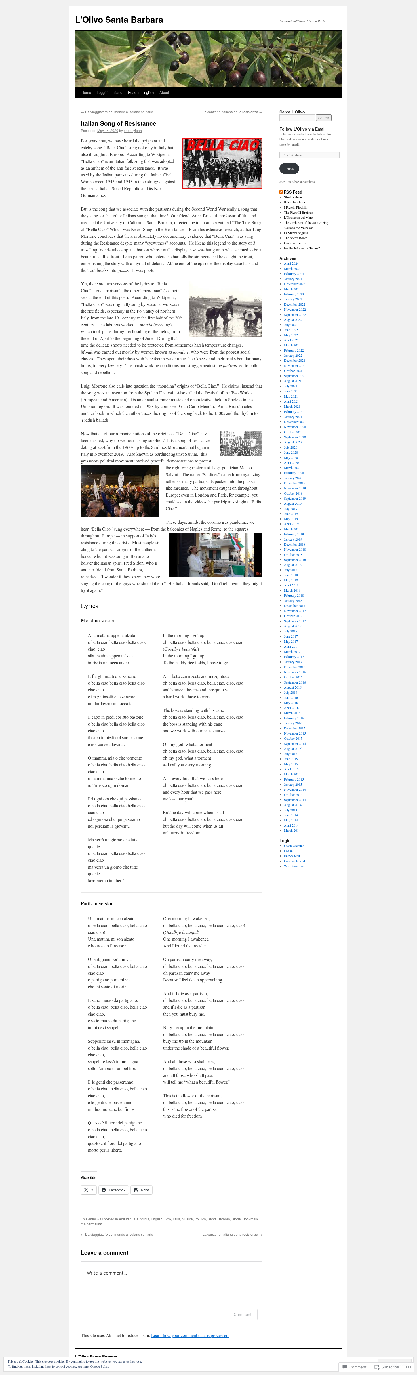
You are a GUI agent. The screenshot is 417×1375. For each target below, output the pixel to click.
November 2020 (295, 426)
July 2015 (290, 753)
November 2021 (295, 365)
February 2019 (294, 534)
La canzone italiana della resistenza (232, 111)
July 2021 (290, 386)
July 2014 (290, 810)
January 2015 (293, 784)
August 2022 (293, 319)
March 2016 (292, 712)
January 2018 (293, 600)
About (164, 92)
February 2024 (294, 273)
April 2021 (291, 401)
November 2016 (295, 672)
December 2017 (294, 605)
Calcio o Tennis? (295, 243)
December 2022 (294, 304)
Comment (243, 1314)
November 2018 (295, 549)
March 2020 (292, 467)
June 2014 (291, 815)
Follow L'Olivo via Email (302, 129)
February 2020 (294, 472)
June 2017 (291, 636)
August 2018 (293, 564)
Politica (200, 1218)
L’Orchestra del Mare (298, 217)
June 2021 (291, 391)
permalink (94, 1223)
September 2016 (295, 682)
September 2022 (295, 314)
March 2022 (292, 345)
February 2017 (294, 656)
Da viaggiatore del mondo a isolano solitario (117, 111)
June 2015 (291, 758)
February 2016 (294, 718)
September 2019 (295, 498)
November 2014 (295, 789)
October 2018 (293, 554)
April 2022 (291, 340)
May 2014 (291, 820)
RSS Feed (293, 192)
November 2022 (295, 309)
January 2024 (293, 278)
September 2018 (295, 559)
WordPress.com (294, 866)
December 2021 (294, 360)
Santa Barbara (219, 1218)
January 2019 (293, 539)
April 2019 (291, 524)
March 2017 (292, 651)
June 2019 (291, 513)
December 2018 (294, 544)
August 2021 (293, 381)
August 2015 (293, 748)
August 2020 (293, 442)
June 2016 (291, 697)
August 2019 (293, 503)
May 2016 (291, 702)
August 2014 (293, 804)
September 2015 (295, 743)
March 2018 (292, 590)
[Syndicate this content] (281, 192)
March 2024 (292, 268)
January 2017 (293, 661)
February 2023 (294, 294)
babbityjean (133, 130)
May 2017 (291, 641)
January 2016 (293, 723)
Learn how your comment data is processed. (190, 1335)
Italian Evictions (295, 202)
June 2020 (291, 452)
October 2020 (293, 432)
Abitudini (125, 1218)
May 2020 (291, 457)
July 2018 (290, 569)
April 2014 (291, 825)
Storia (236, 1218)
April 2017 (291, 646)
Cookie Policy (99, 1366)
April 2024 (291, 263)
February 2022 (294, 350)
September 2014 (295, 799)
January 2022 (293, 355)
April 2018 (291, 585)
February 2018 (294, 595)
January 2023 (293, 299)
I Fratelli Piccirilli (295, 207)
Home (86, 92)
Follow (289, 168)
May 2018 (291, 580)
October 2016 (293, 677)
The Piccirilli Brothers (298, 212)
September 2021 (295, 375)
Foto (167, 1218)
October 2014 (293, 794)
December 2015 (294, 728)
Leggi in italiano (109, 92)
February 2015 (294, 779)
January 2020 (293, 478)
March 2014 (292, 830)
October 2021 (293, 370)
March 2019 (292, 529)
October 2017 (293, 615)
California (141, 1218)
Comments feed (294, 861)
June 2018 (291, 575)
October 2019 (293, 493)
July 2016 (290, 692)
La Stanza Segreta (296, 232)
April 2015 (291, 769)
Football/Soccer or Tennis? (302, 248)
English (157, 1218)
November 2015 (295, 733)
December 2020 (294, 421)
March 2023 (292, 289)
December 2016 (294, 667)
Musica (187, 1218)
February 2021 (294, 411)
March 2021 (292, 406)
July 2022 (290, 324)
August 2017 (293, 626)
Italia (176, 1218)
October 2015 (293, 738)
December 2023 (294, 283)
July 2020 (290, 447)
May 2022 (291, 335)
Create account (294, 845)
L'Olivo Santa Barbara (119, 19)
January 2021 (293, 416)
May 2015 (291, 764)
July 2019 (290, 508)
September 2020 (295, 437)
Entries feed (292, 855)
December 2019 (294, 483)
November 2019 (295, 488)
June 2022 (291, 329)
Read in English (141, 92)
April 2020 (291, 462)
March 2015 (292, 774)
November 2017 (295, 610)
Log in (288, 850)
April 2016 (291, 707)
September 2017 (295, 621)
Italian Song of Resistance (118, 123)
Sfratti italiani (293, 197)
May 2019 (291, 518)
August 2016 (293, 687)
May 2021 (291, 396)
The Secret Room (295, 238)
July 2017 (290, 631)
